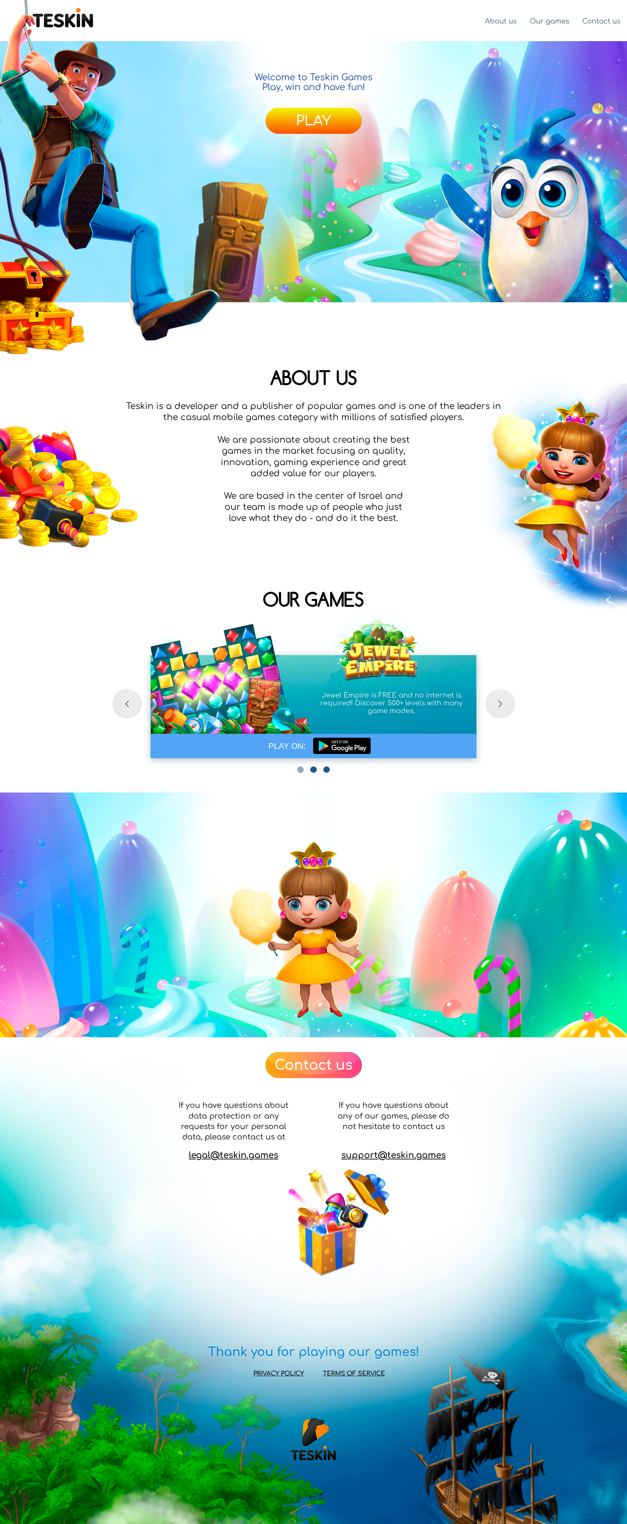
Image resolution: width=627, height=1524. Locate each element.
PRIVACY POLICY (278, 1373)
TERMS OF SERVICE (354, 1373)
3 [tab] (326, 769)
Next (500, 703)
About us (501, 21)
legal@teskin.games (233, 1155)
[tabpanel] (313, 694)
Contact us (601, 21)
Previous (127, 703)
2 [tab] (313, 769)
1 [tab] (300, 769)
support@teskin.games (393, 1155)
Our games (549, 21)
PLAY (313, 121)
